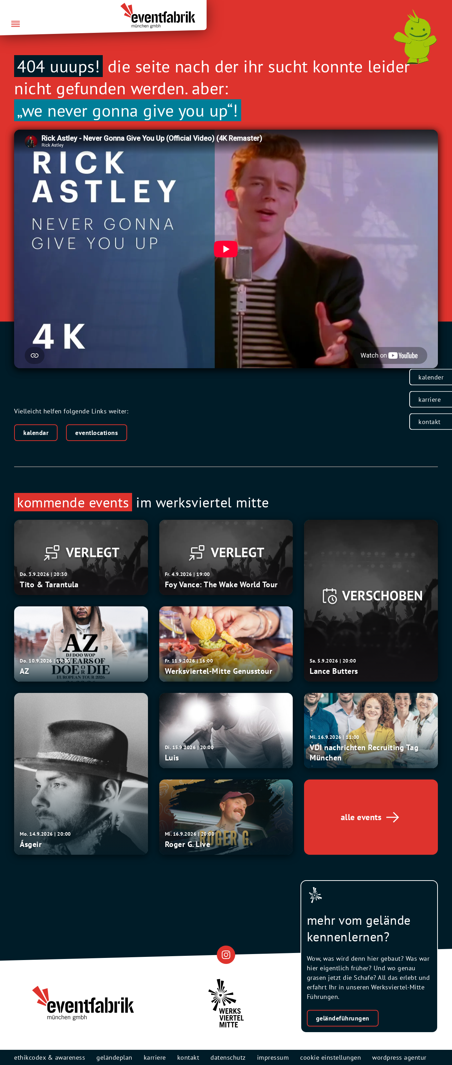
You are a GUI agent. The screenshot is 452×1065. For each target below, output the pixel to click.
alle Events (361, 817)
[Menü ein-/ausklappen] (15, 24)
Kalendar (35, 433)
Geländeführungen (342, 1018)
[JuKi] (415, 36)
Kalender (431, 377)
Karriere (429, 399)
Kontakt (429, 422)
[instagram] (225, 954)
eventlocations (96, 433)
